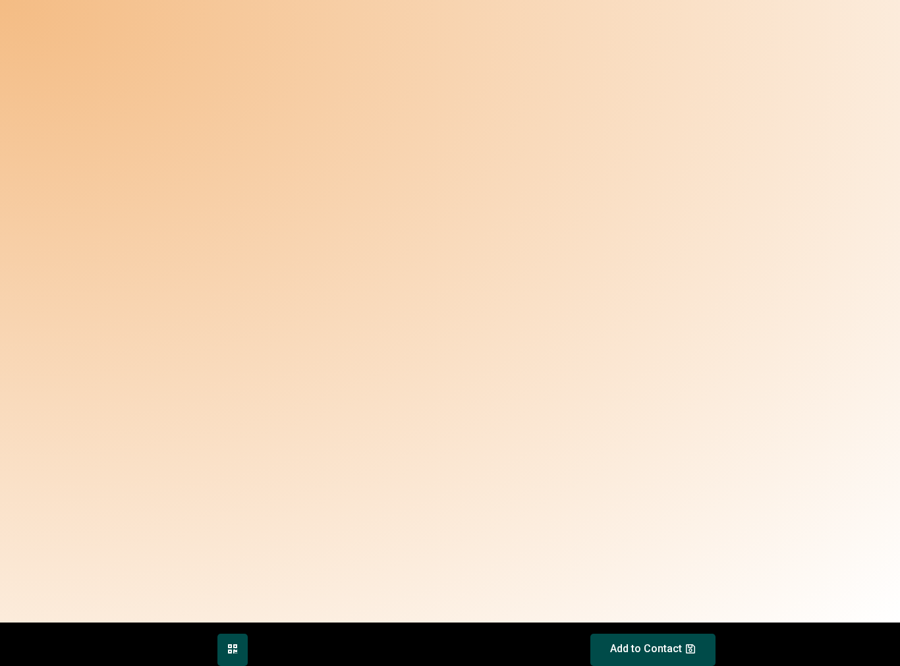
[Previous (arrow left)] (20, 656)
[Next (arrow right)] (62, 656)
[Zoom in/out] (146, 634)
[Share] (62, 634)
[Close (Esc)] (20, 634)
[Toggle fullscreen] (104, 634)
